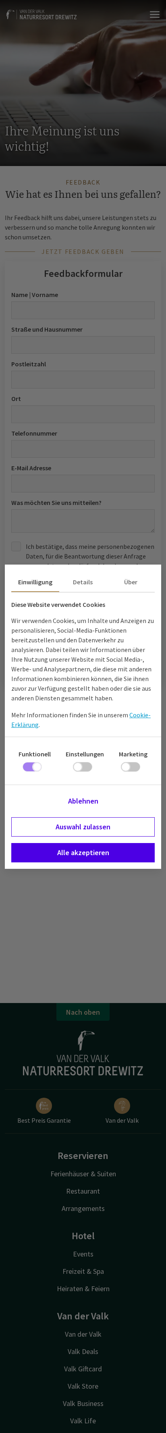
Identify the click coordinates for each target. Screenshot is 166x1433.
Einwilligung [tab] (35, 582)
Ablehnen (83, 801)
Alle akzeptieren (83, 852)
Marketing (133, 754)
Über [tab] (130, 582)
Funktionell (35, 754)
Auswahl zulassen (83, 826)
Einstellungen (85, 754)
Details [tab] (83, 582)
